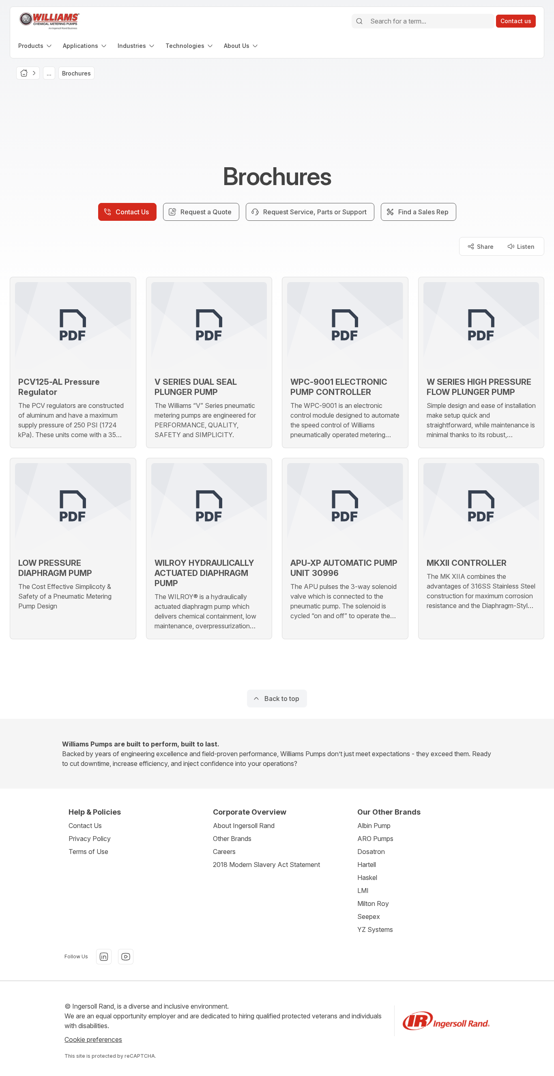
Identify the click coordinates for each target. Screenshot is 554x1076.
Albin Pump (374, 826)
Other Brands (232, 838)
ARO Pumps (375, 838)
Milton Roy (373, 903)
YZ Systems (375, 929)
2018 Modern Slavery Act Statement (266, 864)
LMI (363, 890)
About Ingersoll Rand (244, 826)
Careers (224, 851)
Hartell (366, 864)
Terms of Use (88, 851)
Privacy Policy (90, 838)
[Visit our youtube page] (125, 956)
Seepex (368, 916)
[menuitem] (35, 45)
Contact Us (85, 826)
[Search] (359, 21)
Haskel (367, 877)
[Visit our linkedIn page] (104, 956)
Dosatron (371, 851)
